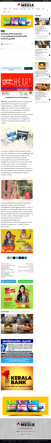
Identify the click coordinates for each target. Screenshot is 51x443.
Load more (16, 336)
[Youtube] (48, 1)
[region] (17, 22)
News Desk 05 (4, 322)
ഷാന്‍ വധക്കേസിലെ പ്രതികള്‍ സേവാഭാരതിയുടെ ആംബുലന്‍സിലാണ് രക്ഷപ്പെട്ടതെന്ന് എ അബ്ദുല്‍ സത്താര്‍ (7, 274)
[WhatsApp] (11, 258)
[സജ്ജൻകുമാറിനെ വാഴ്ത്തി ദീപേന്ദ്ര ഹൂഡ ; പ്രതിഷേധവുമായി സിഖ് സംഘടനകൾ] (42, 44)
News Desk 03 (7, 44)
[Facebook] (8, 258)
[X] (46, 1)
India (3, 31)
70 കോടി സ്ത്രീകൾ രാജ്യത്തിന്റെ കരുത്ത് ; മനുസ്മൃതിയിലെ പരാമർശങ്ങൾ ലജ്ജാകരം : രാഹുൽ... (41, 29)
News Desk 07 (20, 322)
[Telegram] (44, 1)
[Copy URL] (22, 258)
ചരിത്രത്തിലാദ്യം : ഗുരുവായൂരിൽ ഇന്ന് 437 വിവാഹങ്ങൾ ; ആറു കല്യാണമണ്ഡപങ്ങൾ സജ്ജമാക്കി (23, 328)
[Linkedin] (25, 258)
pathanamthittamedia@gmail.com (28, 431)
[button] (47, 10)
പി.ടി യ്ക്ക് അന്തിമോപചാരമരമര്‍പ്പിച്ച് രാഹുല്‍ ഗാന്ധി (25, 271)
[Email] (20, 258)
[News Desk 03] (2, 44)
